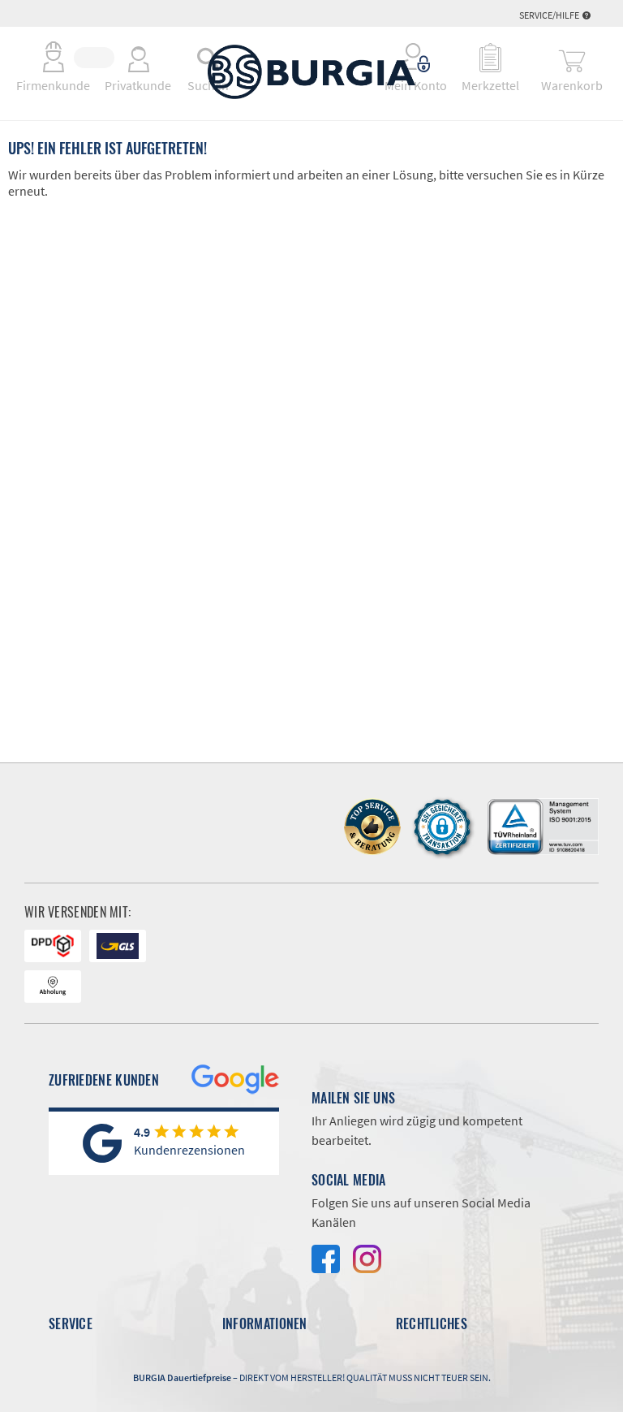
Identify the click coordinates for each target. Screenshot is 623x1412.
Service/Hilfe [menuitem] (550, 15)
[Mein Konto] (416, 57)
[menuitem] (416, 57)
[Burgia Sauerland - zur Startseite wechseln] (311, 72)
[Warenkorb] (572, 57)
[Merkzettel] (490, 57)
